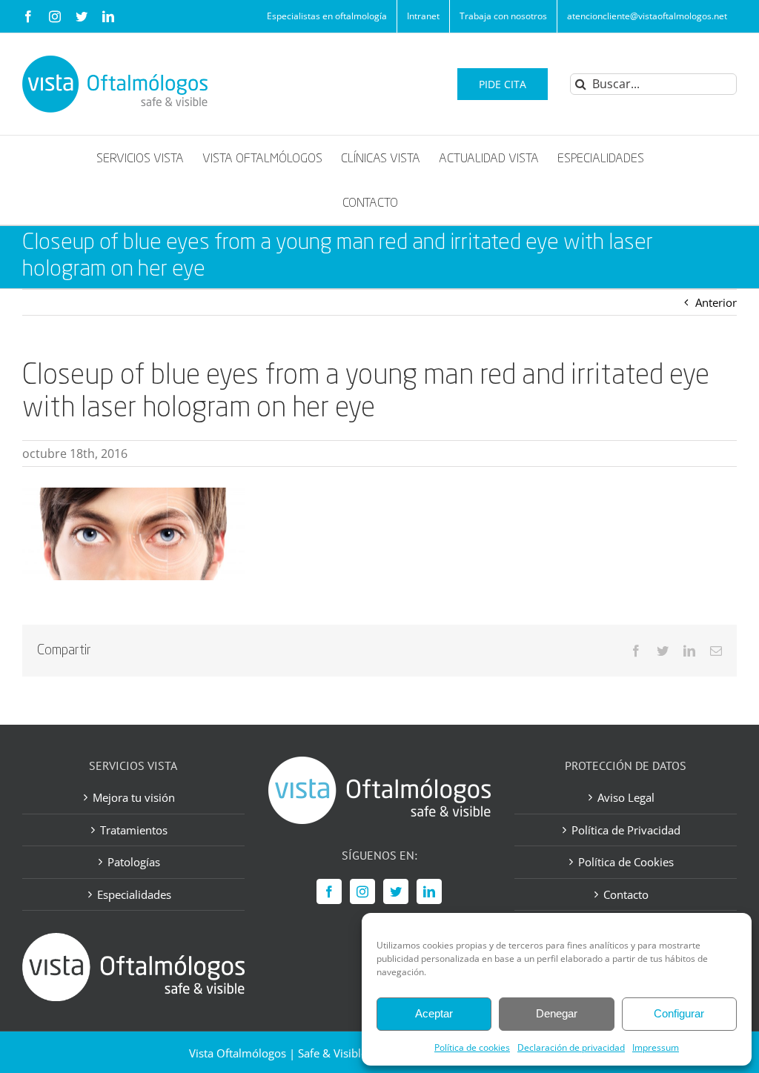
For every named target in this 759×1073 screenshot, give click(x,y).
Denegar (556, 1013)
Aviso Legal (625, 797)
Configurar (679, 1013)
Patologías (133, 861)
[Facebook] (329, 891)
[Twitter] (395, 891)
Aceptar (434, 1013)
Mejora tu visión (134, 797)
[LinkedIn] (429, 891)
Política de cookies (472, 1047)
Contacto (626, 894)
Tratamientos (134, 830)
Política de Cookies (626, 861)
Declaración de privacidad (571, 1047)
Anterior (716, 302)
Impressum (655, 1047)
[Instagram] (362, 891)
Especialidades (134, 894)
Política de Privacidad (625, 830)
